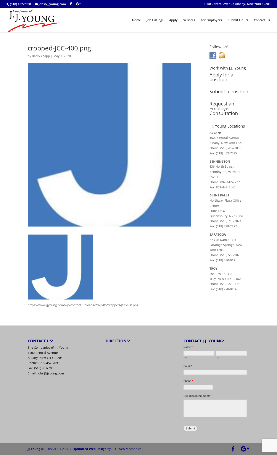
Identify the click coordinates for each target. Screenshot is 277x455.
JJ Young (34, 449)
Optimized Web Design (89, 449)
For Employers (211, 20)
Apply (173, 20)
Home (136, 20)
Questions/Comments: (197, 396)
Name (188, 347)
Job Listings (155, 20)
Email (188, 366)
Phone (188, 381)
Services (189, 20)
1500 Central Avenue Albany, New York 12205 (237, 4)
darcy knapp (41, 56)
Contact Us (262, 20)
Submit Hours (238, 20)
